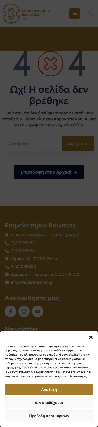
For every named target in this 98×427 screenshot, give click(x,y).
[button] (90, 336)
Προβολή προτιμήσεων (49, 415)
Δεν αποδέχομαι (49, 402)
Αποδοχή (49, 389)
